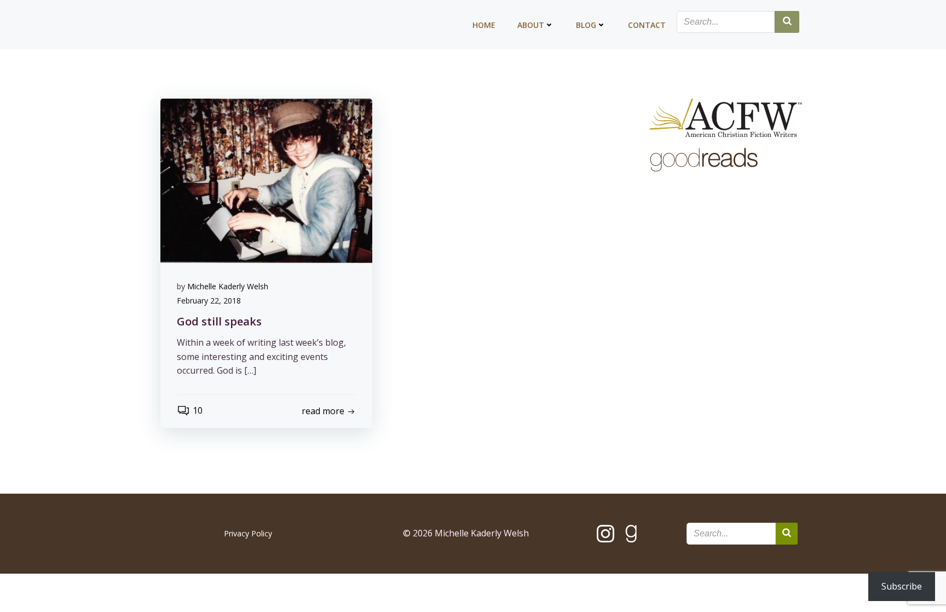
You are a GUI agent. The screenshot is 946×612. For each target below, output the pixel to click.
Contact (647, 25)
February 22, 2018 (209, 300)
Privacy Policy (248, 533)
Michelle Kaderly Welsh (227, 286)
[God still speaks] (266, 180)
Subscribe (901, 586)
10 (198, 410)
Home (483, 25)
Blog (586, 25)
